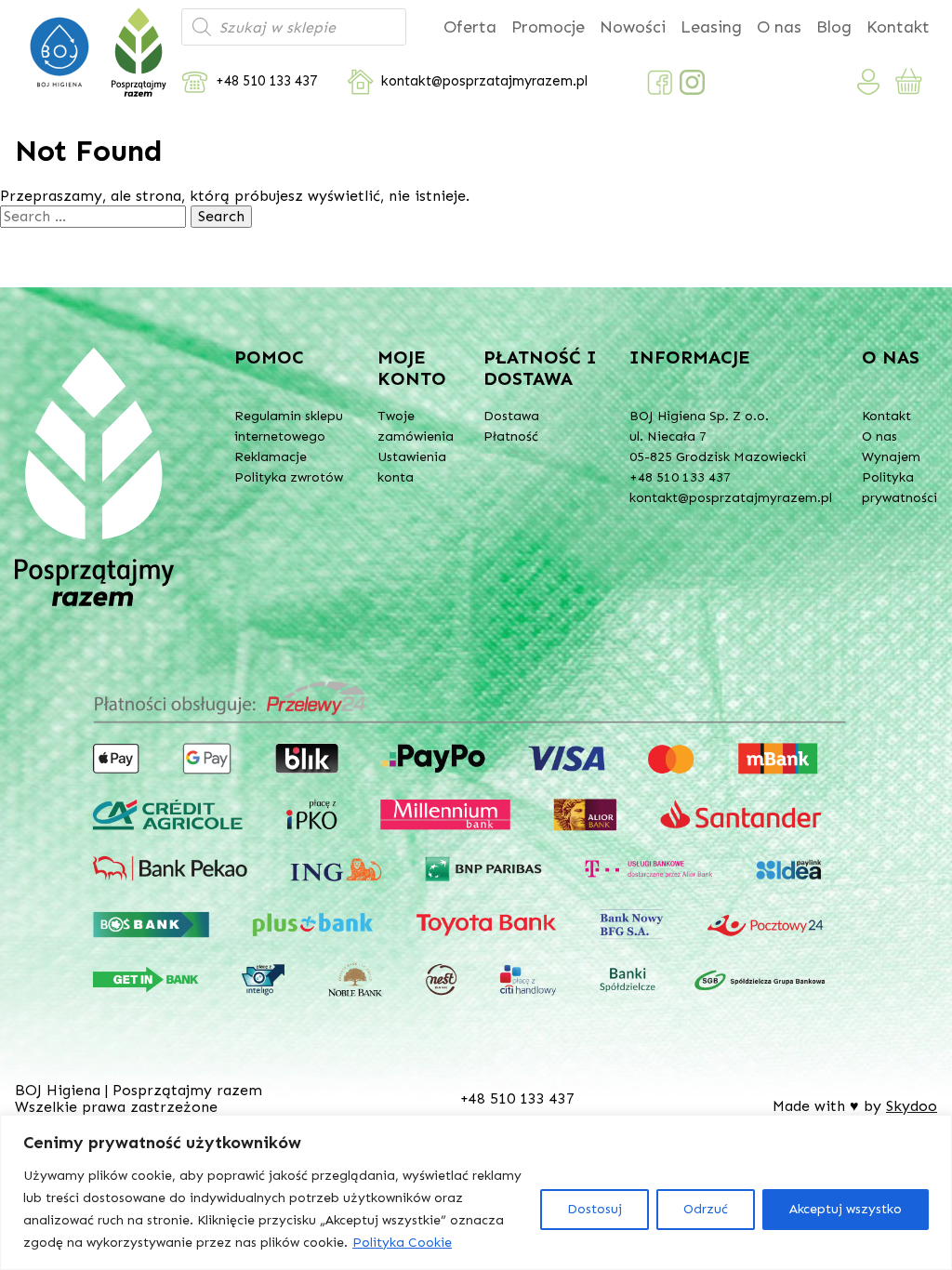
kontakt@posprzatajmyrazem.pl (484, 81)
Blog (834, 27)
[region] (476, 1192)
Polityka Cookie (402, 1242)
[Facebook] (659, 82)
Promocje (548, 27)
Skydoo (911, 1106)
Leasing (711, 27)
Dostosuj (594, 1209)
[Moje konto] (868, 82)
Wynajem (891, 457)
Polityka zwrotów (288, 477)
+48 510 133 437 (266, 81)
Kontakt (898, 27)
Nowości (633, 27)
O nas (779, 27)
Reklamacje (270, 457)
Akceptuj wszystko (845, 1209)
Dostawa (511, 416)
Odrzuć (705, 1209)
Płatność (510, 436)
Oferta (469, 27)
